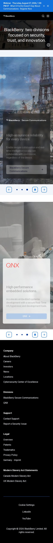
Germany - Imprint (12, 460)
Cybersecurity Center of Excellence (20, 382)
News (6, 371)
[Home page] (19, 16)
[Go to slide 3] (27, 189)
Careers (7, 361)
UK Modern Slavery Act (14, 481)
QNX (25, 322)
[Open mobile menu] (48, 16)
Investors (8, 366)
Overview (8, 439)
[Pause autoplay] (35, 189)
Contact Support (11, 418)
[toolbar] (22, 189)
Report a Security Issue (15, 423)
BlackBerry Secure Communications (19, 175)
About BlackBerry (11, 356)
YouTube (26, 518)
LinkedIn (26, 511)
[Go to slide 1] (17, 189)
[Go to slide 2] (22, 189)
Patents (7, 444)
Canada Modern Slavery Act (17, 476)
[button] (26, 35)
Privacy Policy (10, 455)
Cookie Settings (26, 505)
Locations (8, 376)
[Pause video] (47, 44)
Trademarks (9, 450)
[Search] (43, 16)
